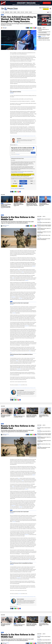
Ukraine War (7, 12)
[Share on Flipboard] (34, 28)
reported (33, 266)
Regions (11, 12)
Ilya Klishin (5, 27)
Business (14, 12)
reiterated (14, 521)
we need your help (20, 172)
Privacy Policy (18, 154)
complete (20, 298)
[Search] (50, 12)
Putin (17, 144)
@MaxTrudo (19, 395)
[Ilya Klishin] (2, 28)
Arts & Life (22, 12)
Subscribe (33, 152)
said (13, 277)
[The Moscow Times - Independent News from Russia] (9, 8)
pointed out (27, 325)
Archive (30, 12)
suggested (26, 280)
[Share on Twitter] (28, 28)
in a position (19, 577)
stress (19, 269)
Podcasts (26, 12)
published (19, 384)
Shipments (13, 505)
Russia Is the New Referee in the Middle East (17, 218)
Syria (17, 606)
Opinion (18, 12)
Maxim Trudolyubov (6, 225)
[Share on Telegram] (29, 28)
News (3, 12)
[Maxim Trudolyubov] (2, 226)
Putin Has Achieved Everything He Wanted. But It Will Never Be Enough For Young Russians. (18, 19)
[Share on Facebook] (26, 28)
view (22, 480)
